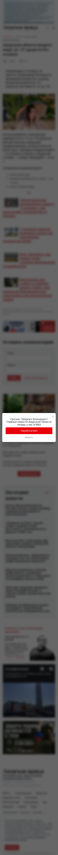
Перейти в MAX (29, 430)
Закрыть (29, 437)
